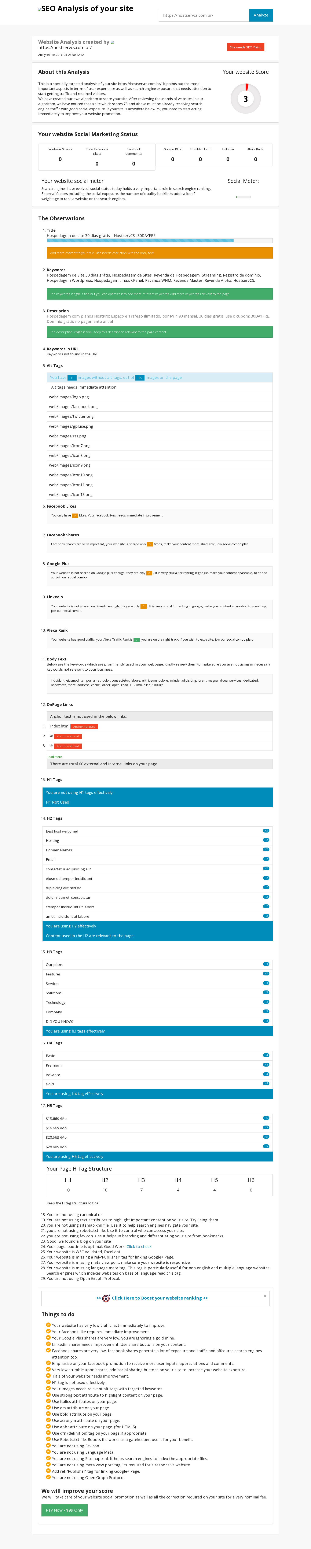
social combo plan (235, 544)
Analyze (261, 15)
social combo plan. (240, 639)
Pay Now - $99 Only (64, 1510)
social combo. (77, 577)
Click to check (139, 1246)
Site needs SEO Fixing (245, 47)
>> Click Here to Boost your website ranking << (152, 1298)
